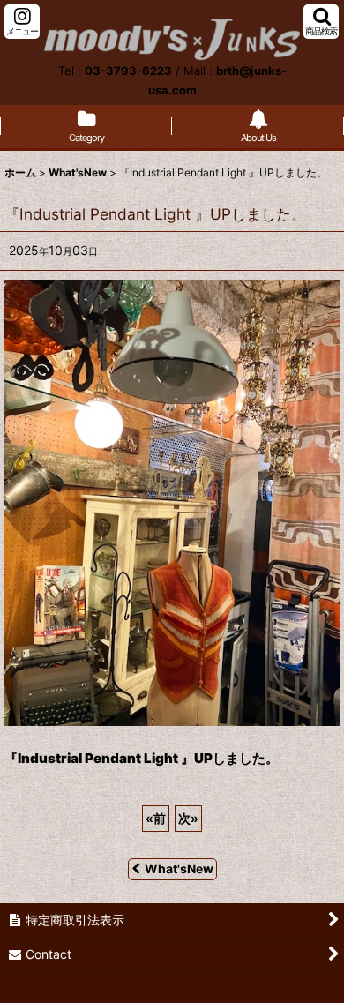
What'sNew (179, 868)
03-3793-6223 (128, 71)
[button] (22, 21)
